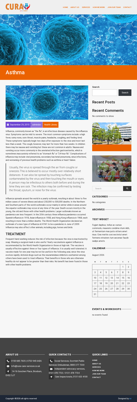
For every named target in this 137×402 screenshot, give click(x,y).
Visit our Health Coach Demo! (111, 176)
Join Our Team (114, 7)
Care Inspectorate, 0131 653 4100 (71, 376)
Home (65, 7)
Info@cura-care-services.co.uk (25, 366)
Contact (127, 7)
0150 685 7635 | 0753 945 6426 (26, 361)
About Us (75, 7)
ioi (130, 398)
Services (86, 7)
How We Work (99, 7)
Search (95, 87)
